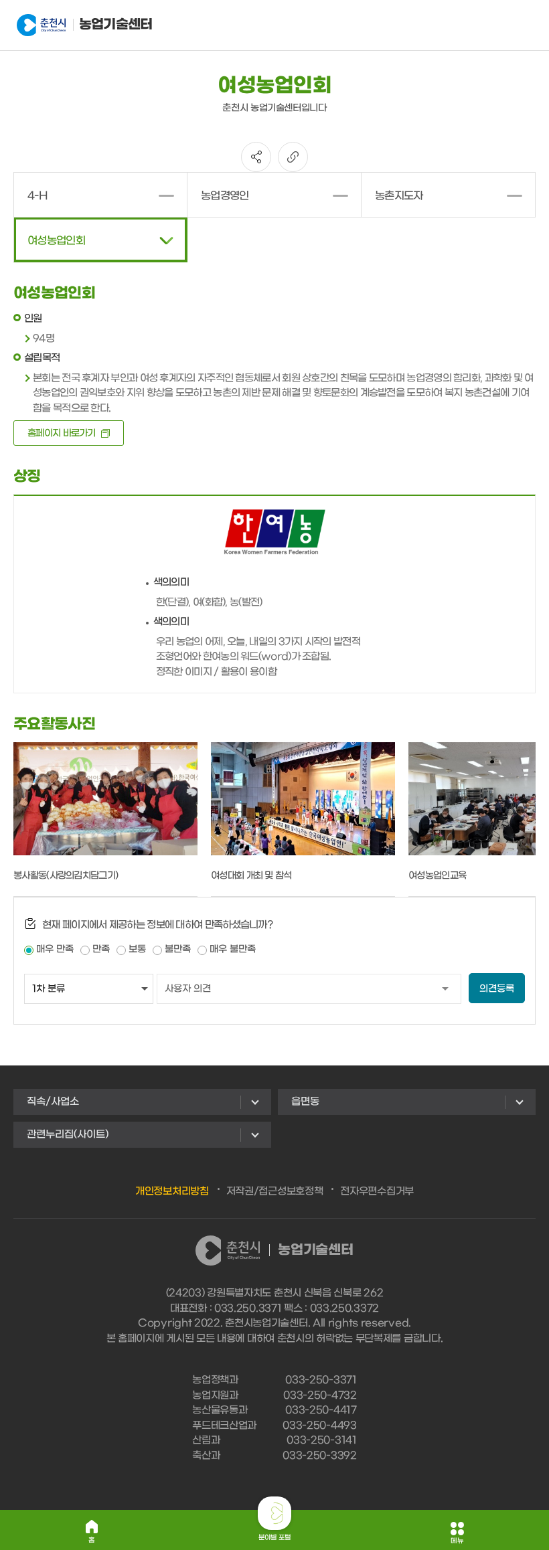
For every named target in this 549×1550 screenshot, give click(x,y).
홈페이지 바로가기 (61, 433)
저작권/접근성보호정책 (274, 1191)
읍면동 (305, 1102)
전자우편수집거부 (377, 1191)
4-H (37, 195)
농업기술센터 (114, 25)
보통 (137, 949)
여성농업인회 (56, 240)
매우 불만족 (233, 949)
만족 (101, 949)
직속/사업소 (53, 1102)
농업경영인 (225, 195)
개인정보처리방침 (172, 1191)
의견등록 (496, 989)
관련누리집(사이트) (67, 1134)
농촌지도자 (399, 195)
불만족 (178, 949)
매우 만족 (55, 949)
